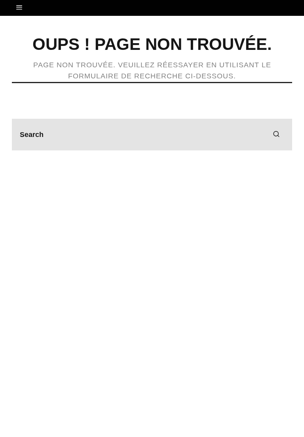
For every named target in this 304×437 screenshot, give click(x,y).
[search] (276, 134)
